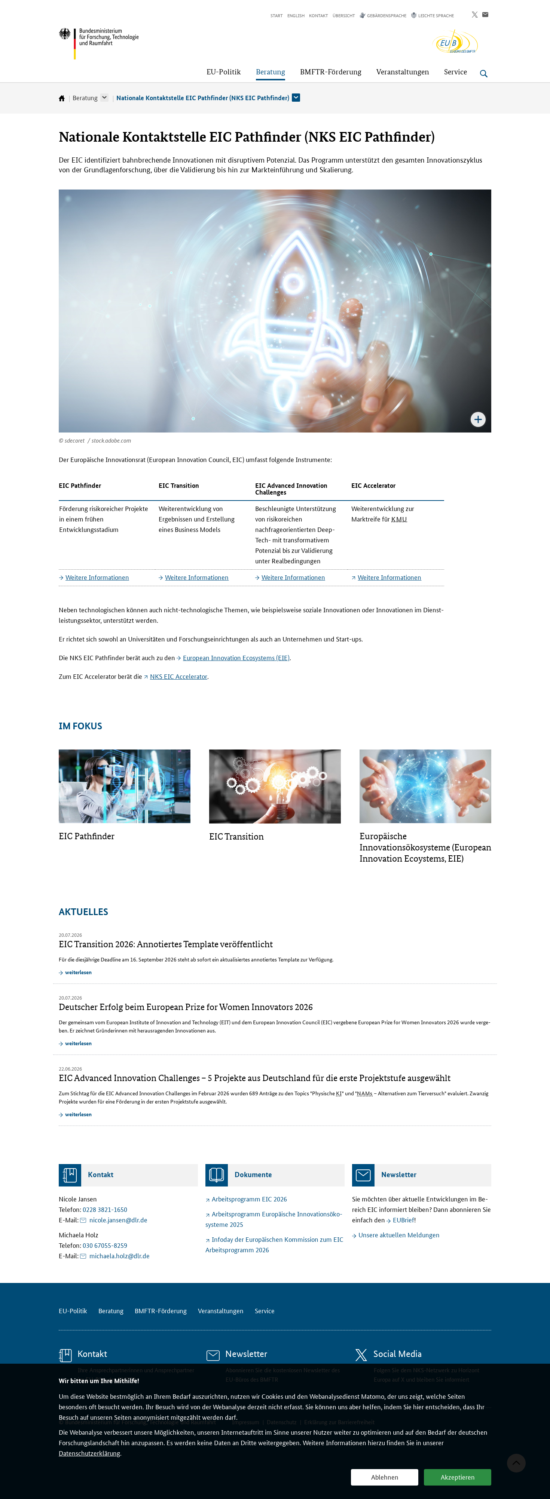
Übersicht (344, 15)
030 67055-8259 (105, 1244)
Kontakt (318, 15)
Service (265, 1310)
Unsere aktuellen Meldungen (399, 1234)
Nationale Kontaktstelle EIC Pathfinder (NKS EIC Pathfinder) (202, 97)
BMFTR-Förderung (161, 1310)
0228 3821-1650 (105, 1208)
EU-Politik (73, 1310)
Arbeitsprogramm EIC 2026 (249, 1198)
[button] (104, 97)
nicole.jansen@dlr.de (118, 1219)
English (296, 15)
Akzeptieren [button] (458, 1476)
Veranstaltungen (221, 1310)
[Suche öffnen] (483, 73)
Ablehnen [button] (384, 1476)
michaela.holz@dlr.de (119, 1255)
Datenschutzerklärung (89, 1452)
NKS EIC (178, 675)
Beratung (85, 97)
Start (277, 15)
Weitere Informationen (97, 576)
